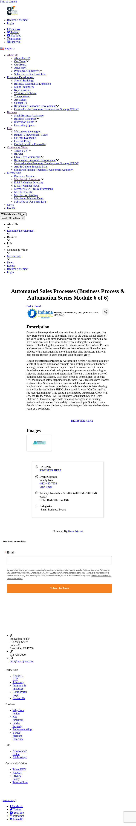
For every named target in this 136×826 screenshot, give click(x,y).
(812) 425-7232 (48, 483)
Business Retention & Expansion (32, 83)
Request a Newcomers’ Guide (31, 134)
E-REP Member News (26, 185)
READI (18, 153)
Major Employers (24, 86)
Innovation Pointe (24, 121)
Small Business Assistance (29, 115)
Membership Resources (27, 179)
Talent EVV (21, 150)
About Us (12, 54)
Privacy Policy (17, 777)
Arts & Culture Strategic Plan (30, 166)
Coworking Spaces (24, 125)
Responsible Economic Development (35, 105)
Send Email (45, 486)
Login (10, 23)
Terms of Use (20, 782)
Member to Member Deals (29, 198)
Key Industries (22, 90)
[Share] (105, 312)
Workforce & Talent (25, 93)
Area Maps (20, 99)
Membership (14, 172)
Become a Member (17, 19)
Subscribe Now (59, 588)
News (10, 204)
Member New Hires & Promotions (33, 188)
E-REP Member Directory (28, 182)
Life (9, 128)
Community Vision (17, 147)
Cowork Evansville (25, 137)
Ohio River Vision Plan (27, 156)
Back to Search (34, 306)
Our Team (19, 61)
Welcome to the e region (27, 131)
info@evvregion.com (21, 661)
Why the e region (18, 712)
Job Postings (20, 757)
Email (10, 552)
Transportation (22, 96)
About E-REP (22, 58)
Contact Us (20, 102)
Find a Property (17, 725)
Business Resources (25, 118)
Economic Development (20, 77)
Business (12, 112)
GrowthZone (75, 531)
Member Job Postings (26, 195)
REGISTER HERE (82, 420)
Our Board (20, 64)
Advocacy (20, 67)
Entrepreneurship (22, 729)
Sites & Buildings (24, 80)
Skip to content (8, 1)
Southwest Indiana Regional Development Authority (43, 169)
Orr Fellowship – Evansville (30, 144)
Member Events (23, 192)
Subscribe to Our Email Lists (30, 74)
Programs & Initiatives (26, 70)
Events (11, 207)
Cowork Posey (22, 141)
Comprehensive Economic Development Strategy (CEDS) (46, 109)
